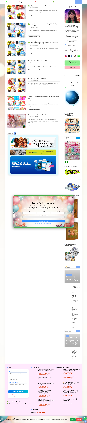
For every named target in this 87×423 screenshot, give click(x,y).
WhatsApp (58, 211)
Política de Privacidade (28, 421)
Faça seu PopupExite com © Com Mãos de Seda (43, 223)
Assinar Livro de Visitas (43, 221)
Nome (29, 211)
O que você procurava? (43, 215)
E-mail (43, 211)
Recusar (79, 419)
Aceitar (72, 419)
